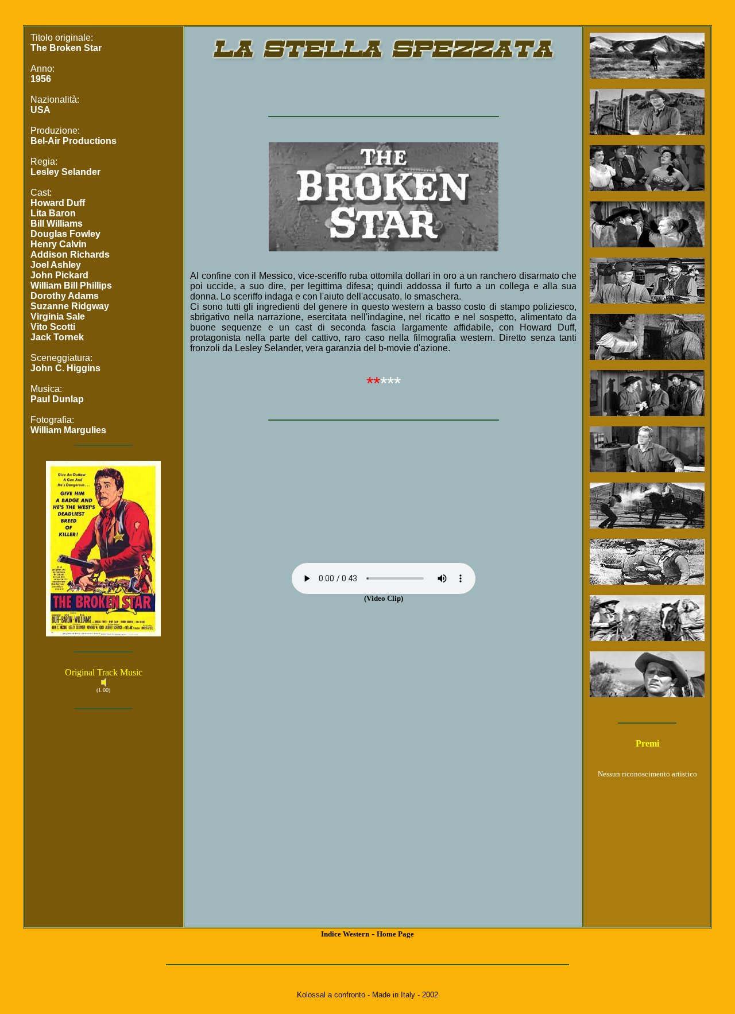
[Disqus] (383, 777)
